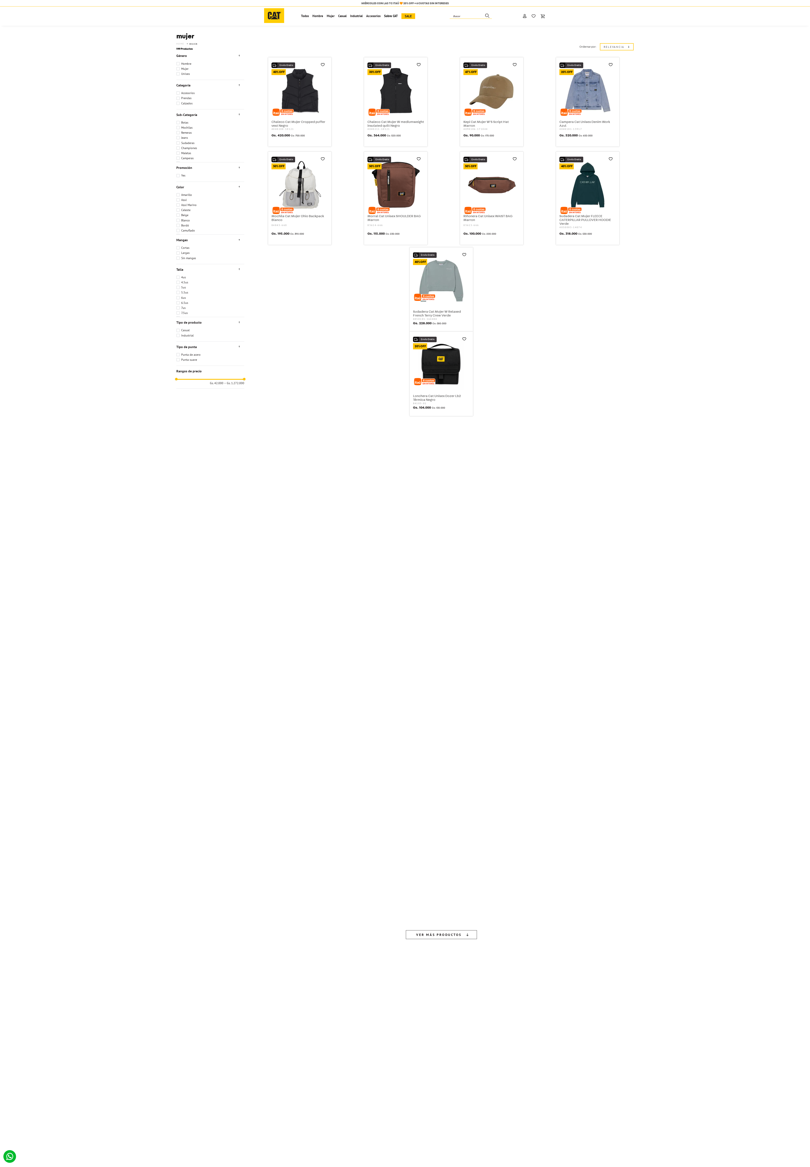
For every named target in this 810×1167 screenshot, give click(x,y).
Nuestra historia (112, 1099)
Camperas (187, 158)
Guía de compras (396, 1083)
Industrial (187, 335)
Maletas (186, 153)
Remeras (186, 133)
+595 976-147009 (548, 1089)
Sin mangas (188, 258)
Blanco (185, 220)
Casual (185, 330)
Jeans (184, 138)
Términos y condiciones (401, 1099)
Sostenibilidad (111, 1094)
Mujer (185, 69)
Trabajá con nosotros (116, 1083)
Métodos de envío (397, 1094)
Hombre (186, 64)
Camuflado (188, 230)
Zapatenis (253, 1089)
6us (183, 298)
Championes (189, 148)
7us (183, 308)
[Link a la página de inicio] (180, 44)
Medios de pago (396, 1089)
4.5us (184, 282)
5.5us (184, 292)
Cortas (185, 248)
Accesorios (188, 93)
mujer (193, 44)
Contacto (108, 1089)
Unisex (185, 74)
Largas (185, 253)
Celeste (185, 210)
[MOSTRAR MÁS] (441, 745)
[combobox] (471, 16)
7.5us (184, 313)
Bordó (185, 225)
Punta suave (189, 360)
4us (183, 277)
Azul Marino (189, 205)
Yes (183, 175)
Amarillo (186, 195)
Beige (184, 215)
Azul (184, 200)
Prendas (186, 98)
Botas (184, 122)
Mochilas (187, 127)
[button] (210, 56)
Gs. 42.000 (216, 383)
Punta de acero (191, 355)
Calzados (187, 103)
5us (183, 287)
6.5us (184, 303)
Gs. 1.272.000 (234, 383)
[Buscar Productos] (487, 16)
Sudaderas (187, 143)
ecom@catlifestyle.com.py (555, 1083)
